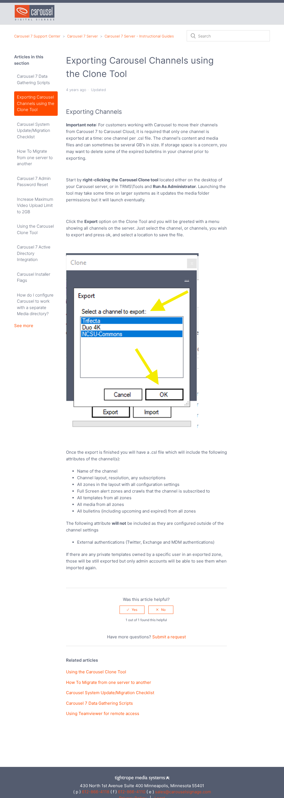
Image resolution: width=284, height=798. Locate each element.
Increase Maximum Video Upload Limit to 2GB (35, 205)
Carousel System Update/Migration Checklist (33, 130)
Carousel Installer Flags (33, 277)
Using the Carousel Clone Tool (35, 229)
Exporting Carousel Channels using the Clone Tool (35, 103)
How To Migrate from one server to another (35, 157)
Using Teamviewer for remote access (102, 713)
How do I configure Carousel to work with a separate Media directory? (35, 304)
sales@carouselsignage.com (183, 791)
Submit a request (169, 636)
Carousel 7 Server (82, 36)
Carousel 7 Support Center (37, 36)
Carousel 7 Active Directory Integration (33, 253)
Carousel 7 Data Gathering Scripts (33, 79)
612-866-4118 (95, 791)
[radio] (132, 610)
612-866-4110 (131, 791)
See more (23, 325)
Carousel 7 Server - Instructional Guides (139, 36)
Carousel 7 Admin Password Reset (34, 181)
